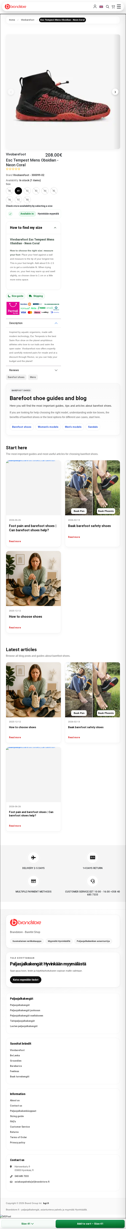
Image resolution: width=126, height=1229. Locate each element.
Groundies (15, 1060)
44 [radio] (45, 190)
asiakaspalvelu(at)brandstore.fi (32, 1181)
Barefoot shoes (21, 426)
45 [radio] (53, 190)
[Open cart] (113, 6)
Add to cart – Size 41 (90, 1223)
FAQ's (13, 1121)
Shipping (38, 296)
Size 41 (25, 1223)
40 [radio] (9, 190)
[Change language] (101, 6)
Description (15, 323)
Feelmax (14, 1071)
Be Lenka (15, 1055)
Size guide (17, 296)
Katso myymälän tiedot (25, 979)
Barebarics (16, 1066)
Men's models (73, 426)
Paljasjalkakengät (20, 1005)
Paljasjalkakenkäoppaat (23, 1111)
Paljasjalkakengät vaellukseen (26, 1015)
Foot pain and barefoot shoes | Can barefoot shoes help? (31, 813)
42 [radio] (27, 190)
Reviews (14, 370)
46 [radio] (9, 199)
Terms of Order (18, 1137)
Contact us (16, 1105)
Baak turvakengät (19, 1076)
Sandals (93, 426)
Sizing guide (17, 1116)
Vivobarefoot (17, 1050)
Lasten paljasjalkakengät (24, 1026)
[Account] (95, 6)
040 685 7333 (22, 1176)
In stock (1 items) (30, 180)
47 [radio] (18, 199)
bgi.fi (46, 1203)
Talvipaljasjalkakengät (22, 1021)
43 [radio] (36, 190)
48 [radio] (27, 199)
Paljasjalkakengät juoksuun (25, 1010)
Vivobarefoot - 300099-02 (28, 175)
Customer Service (20, 1126)
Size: (8, 184)
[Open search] (107, 6)
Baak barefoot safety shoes (89, 526)
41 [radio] (18, 190)
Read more (15, 541)
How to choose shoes (25, 617)
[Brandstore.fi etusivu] (25, 922)
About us (15, 1100)
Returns (14, 1132)
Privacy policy (17, 1142)
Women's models (48, 426)
